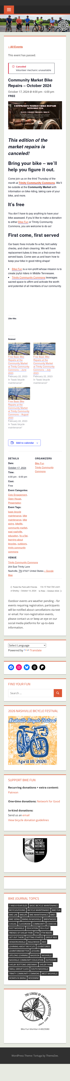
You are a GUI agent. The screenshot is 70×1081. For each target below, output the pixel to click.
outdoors (22, 543)
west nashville (50, 973)
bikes (53, 914)
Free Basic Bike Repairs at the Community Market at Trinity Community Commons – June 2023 (18, 365)
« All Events (15, 47)
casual (13, 923)
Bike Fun (23, 222)
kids (44, 942)
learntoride (43, 946)
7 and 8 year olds (18, 905)
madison (34, 955)
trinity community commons (24, 973)
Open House (14, 498)
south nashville (39, 969)
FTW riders (46, 932)
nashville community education (26, 960)
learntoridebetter (19, 951)
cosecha (51, 923)
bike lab (13, 914)
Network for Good (48, 801)
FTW (37, 932)
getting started (34, 937)
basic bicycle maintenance (44, 905)
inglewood (34, 942)
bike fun (56, 910)
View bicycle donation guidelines (28, 820)
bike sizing (14, 919)
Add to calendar (25, 442)
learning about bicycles (22, 946)
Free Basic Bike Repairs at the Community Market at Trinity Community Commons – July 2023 (44, 365)
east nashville (15, 531)
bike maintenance (38, 914)
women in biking (17, 978)
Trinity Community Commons (28, 277)
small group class (19, 969)
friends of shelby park (21, 932)
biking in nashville (32, 919)
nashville (47, 955)
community (39, 923)
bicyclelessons (17, 910)
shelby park (46, 964)
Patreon (13, 792)
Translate (36, 650)
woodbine (33, 978)
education (13, 535)
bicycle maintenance (39, 910)
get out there (16, 937)
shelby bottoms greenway (23, 964)
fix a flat (24, 535)
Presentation (14, 502)
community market (17, 527)
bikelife (18, 523)
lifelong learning (18, 955)
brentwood (50, 919)
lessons (35, 951)
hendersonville (17, 942)
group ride (51, 937)
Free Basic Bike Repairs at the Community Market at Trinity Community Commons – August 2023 (18, 409)
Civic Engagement (17, 494)
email (25, 815)
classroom (25, 923)
